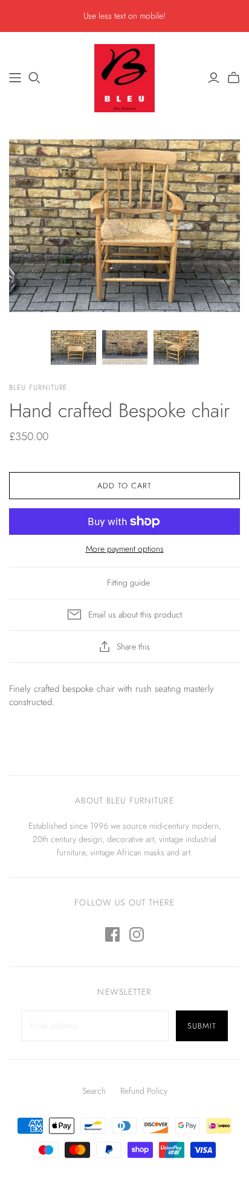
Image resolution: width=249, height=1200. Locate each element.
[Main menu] (15, 78)
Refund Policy (143, 1091)
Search (94, 1091)
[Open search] (34, 78)
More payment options (125, 549)
